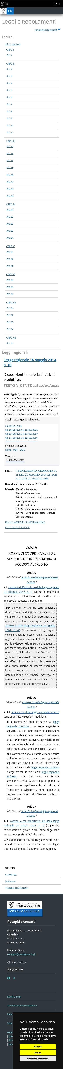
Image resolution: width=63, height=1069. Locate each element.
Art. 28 (10, 279)
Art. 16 (10, 174)
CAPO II (10, 63)
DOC (22, 449)
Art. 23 (10, 230)
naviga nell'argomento (46, 29)
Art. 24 (10, 237)
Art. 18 (10, 188)
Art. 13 (10, 153)
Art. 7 (9, 104)
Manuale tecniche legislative (16, 887)
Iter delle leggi (11, 874)
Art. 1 (9, 55)
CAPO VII (11, 302)
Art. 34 (10, 329)
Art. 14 (10, 160)
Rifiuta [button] (38, 1052)
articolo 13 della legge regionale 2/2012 (35, 712)
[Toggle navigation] (60, 10)
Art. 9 (9, 118)
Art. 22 (10, 223)
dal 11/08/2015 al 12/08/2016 (21, 437)
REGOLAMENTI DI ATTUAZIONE (25, 522)
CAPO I (10, 49)
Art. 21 (10, 216)
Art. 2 (9, 69)
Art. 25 (10, 251)
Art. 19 (10, 195)
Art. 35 (10, 343)
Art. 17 (10, 181)
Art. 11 (10, 132)
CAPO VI (10, 274)
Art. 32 (10, 315)
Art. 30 (10, 294)
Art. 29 (10, 287)
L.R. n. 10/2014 (12, 44)
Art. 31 (10, 308)
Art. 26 (10, 258)
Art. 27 (10, 265)
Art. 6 (9, 97)
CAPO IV (10, 204)
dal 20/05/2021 (13, 425)
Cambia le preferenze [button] (37, 1058)
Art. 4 (9, 83)
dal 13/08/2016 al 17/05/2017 (21, 433)
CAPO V (10, 246)
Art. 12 (10, 146)
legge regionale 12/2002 (45, 767)
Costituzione (10, 881)
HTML (8, 449)
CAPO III (10, 141)
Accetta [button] (38, 1046)
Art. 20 (10, 209)
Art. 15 (10, 167)
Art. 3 (9, 76)
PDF (15, 449)
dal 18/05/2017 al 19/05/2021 (21, 429)
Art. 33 (10, 322)
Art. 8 (9, 111)
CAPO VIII (11, 337)
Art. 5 (9, 90)
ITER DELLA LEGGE (17, 527)
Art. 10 (10, 125)
